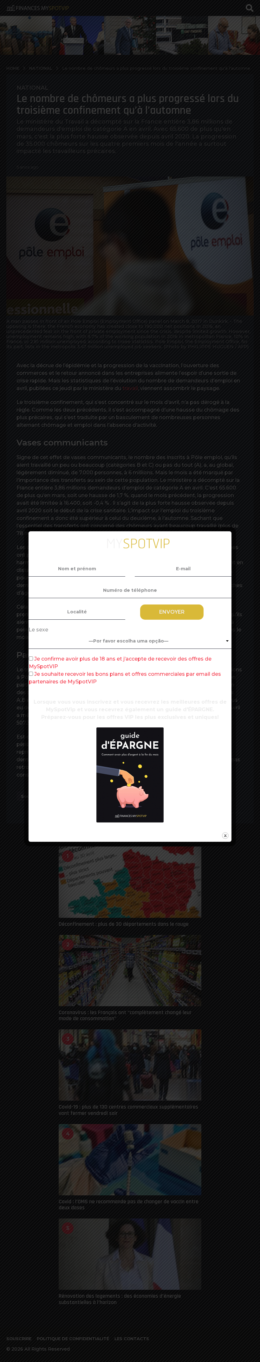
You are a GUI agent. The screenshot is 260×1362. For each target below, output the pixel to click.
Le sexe (38, 630)
